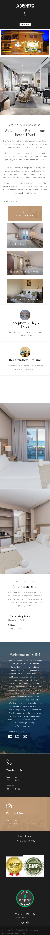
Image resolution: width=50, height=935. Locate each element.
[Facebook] (27, 922)
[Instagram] (22, 922)
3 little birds (20, 933)
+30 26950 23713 (25, 841)
